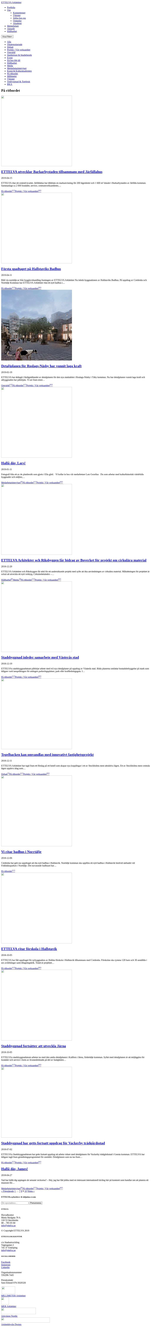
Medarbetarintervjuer (17, 68)
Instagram (5, 1264)
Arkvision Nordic (9, 1316)
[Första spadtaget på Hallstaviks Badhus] (36, 262)
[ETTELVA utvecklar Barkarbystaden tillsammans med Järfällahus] (36, 165)
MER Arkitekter (8, 1306)
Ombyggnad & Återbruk (18, 81)
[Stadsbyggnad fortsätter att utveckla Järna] (36, 1039)
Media (10, 65)
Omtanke (17, 20)
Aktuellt (11, 28)
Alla (9, 42)
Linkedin (5, 1267)
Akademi (17, 23)
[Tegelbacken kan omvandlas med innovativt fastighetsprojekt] (36, 748)
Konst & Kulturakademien (19, 71)
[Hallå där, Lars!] (36, 457)
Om (9, 10)
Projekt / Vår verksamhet (18, 49)
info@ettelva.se (8, 1225)
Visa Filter (7, 37)
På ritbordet (12, 73)
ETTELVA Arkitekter (11, 2)
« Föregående (7, 1191)
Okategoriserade (14, 44)
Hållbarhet (12, 31)
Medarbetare (13, 26)
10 (25, 1191)
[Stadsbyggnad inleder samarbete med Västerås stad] (36, 651)
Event (10, 57)
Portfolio (11, 7)
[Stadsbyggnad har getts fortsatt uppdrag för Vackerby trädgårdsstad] (36, 1137)
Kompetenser (19, 12)
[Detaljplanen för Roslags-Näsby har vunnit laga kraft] (36, 359)
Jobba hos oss (19, 18)
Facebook (5, 1262)
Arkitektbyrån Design (11, 1324)
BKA (9, 84)
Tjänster (16, 15)
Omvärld (11, 52)
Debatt (10, 47)
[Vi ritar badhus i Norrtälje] (36, 845)
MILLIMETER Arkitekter (13, 1295)
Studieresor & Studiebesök (19, 55)
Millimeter (12, 76)
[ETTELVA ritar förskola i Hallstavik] (36, 942)
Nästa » (31, 1191)
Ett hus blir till (13, 60)
